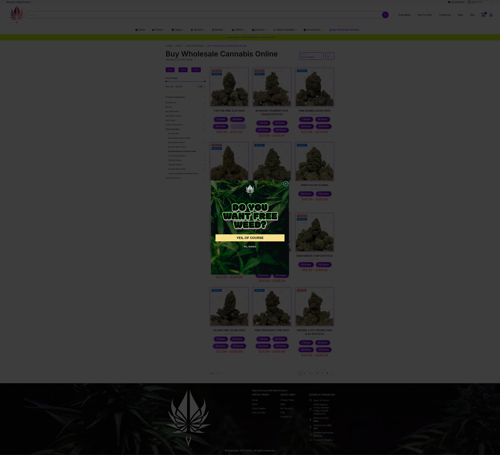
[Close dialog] (285, 183)
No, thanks (250, 246)
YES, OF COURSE (250, 238)
